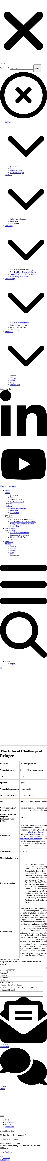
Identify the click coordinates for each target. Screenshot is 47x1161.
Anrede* (3, 970)
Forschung (9, 226)
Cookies (8, 1152)
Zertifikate (14, 221)
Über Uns (14, 166)
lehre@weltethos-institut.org (31, 839)
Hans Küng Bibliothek (19, 276)
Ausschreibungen (17, 173)
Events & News (16, 170)
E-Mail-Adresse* (7, 982)
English (13, 663)
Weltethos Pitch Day (18, 327)
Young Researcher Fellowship (22, 274)
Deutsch (8, 661)
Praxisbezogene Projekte (19, 325)
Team (12, 168)
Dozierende (14, 223)
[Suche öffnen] (23, 657)
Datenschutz (10, 1122)
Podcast (13, 376)
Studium (8, 175)
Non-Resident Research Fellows (23, 272)
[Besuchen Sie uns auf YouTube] (23, 484)
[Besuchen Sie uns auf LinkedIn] (23, 442)
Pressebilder (15, 385)
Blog (12, 382)
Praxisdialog (10, 279)
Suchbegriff (4, 68)
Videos (13, 378)
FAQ (7, 1120)
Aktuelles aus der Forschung (21, 270)
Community (14, 329)
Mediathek (9, 332)
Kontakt (8, 1124)
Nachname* (5, 978)
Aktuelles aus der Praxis (19, 323)
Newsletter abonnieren (9, 1139)
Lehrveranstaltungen (18, 219)
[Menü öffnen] (23, 610)
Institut (7, 122)
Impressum (9, 1127)
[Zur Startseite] (8, 486)
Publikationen (15, 380)
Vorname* (4, 973)
